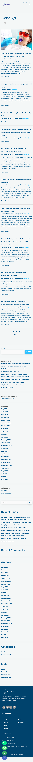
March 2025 (5, 437)
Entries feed (5, 672)
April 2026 (4, 414)
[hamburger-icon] (29, 4)
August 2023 (5, 468)
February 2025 (6, 440)
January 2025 (5, 442)
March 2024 (5, 457)
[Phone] (4, 743)
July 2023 (4, 471)
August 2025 (5, 428)
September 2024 (6, 445)
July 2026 (4, 409)
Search (3, 348)
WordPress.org (6, 677)
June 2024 (4, 451)
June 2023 (4, 473)
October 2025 (5, 426)
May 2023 (4, 476)
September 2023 (6, 465)
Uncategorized (6, 59)
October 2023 (5, 462)
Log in (3, 669)
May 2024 (4, 454)
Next (16, 334)
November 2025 (6, 423)
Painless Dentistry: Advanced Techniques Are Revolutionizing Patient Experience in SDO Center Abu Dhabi (15, 242)
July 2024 (4, 448)
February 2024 (6, 459)
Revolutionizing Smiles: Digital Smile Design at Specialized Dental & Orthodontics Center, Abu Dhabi (16, 132)
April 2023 (4, 479)
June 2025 (4, 431)
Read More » (5, 77)
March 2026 (5, 417)
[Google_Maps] (4, 753)
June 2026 (4, 411)
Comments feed (6, 674)
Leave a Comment (6, 118)
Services (4, 490)
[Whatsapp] (4, 748)
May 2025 (4, 434)
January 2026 (5, 420)
